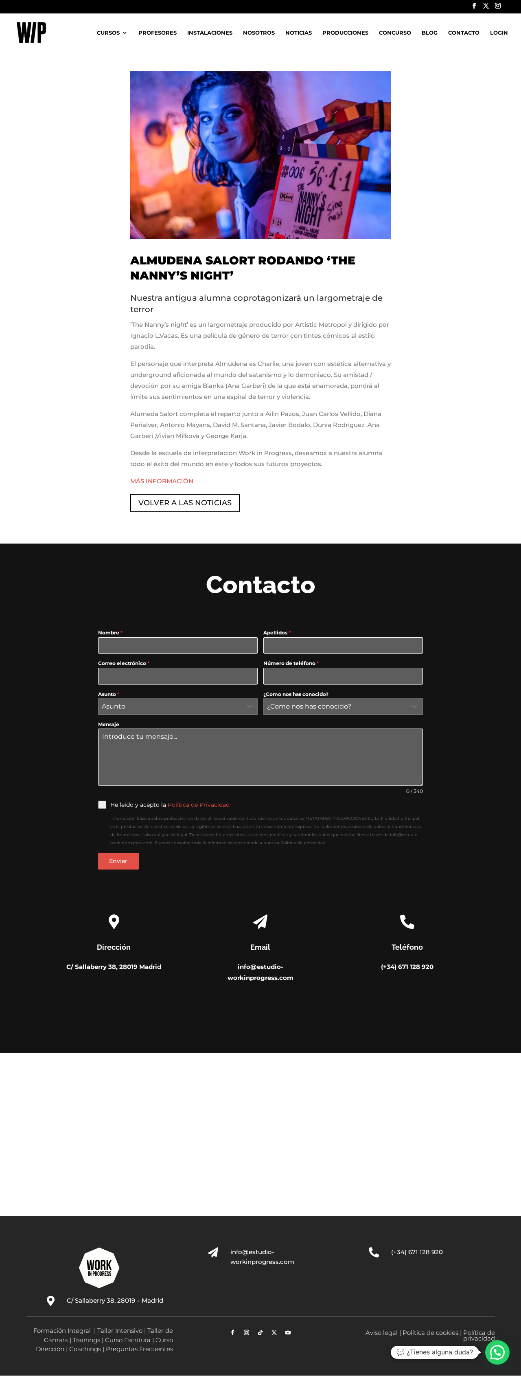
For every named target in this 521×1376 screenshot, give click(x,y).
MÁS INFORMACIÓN (161, 481)
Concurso (395, 33)
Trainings (86, 1340)
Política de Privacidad (199, 804)
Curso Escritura (128, 1340)
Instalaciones (209, 33)
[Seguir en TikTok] (260, 1333)
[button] (497, 1352)
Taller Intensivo (119, 1330)
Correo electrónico (123, 663)
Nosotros (259, 33)
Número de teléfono (291, 663)
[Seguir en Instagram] (246, 1333)
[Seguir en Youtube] (288, 1333)
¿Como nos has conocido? (295, 694)
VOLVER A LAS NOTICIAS (185, 502)
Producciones (345, 33)
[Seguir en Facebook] (233, 1333)
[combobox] (178, 706)
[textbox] (170, 706)
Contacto (463, 33)
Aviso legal (382, 1332)
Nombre (110, 633)
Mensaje (108, 724)
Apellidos (277, 633)
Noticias (298, 33)
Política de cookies (430, 1332)
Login (499, 33)
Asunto (108, 694)
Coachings (85, 1349)
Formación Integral (62, 1330)
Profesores (157, 33)
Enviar (118, 861)
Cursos (108, 33)
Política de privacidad (479, 1335)
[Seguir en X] (274, 1333)
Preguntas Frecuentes (139, 1349)
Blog (430, 33)
